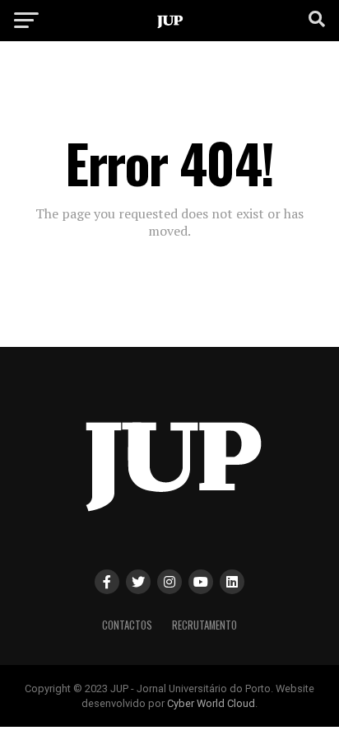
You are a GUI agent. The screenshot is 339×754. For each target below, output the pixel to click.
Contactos (127, 625)
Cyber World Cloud (211, 703)
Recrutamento (204, 625)
